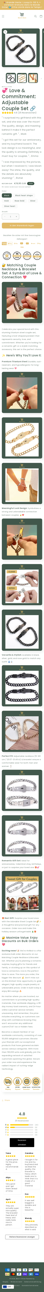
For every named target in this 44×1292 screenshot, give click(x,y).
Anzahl (4, 211)
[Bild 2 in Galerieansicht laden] (22, 78)
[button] (3, 16)
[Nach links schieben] (2, 78)
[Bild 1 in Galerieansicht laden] (11, 78)
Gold (6, 201)
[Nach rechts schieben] (41, 78)
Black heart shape (24, 195)
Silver (32, 201)
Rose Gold (19, 201)
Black (6, 195)
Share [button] (7, 1100)
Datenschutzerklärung (32, 1282)
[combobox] (8, 1287)
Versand (16, 1286)
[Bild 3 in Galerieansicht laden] (33, 78)
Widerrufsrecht (16, 1282)
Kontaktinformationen (30, 1286)
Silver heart (9, 206)
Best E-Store (20, 1279)
